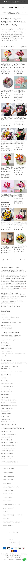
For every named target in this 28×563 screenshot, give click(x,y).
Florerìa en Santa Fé (6, 437)
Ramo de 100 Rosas (6, 389)
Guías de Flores (5, 342)
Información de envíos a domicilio (10, 317)
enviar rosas (6, 518)
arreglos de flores (8, 479)
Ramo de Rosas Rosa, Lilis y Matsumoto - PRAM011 (20, 168)
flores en (5, 511)
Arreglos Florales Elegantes (8, 424)
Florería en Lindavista (7, 456)
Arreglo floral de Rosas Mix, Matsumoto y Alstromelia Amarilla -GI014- (7, 168)
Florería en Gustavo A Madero (9, 448)
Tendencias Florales (6, 348)
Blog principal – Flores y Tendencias (10, 340)
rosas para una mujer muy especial (12, 522)
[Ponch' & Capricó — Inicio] (13, 7)
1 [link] (3, 259)
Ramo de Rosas (5, 394)
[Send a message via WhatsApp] (24, 559)
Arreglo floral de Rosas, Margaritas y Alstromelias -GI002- (19, 64)
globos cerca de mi (8, 508)
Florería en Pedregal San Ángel (9, 442)
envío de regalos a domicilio (11, 486)
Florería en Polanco (6, 431)
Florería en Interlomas (7, 453)
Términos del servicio (6, 325)
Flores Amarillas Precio (7, 383)
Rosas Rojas (4, 378)
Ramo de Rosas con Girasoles (9, 405)
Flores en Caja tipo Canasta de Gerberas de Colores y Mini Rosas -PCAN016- (7, 247)
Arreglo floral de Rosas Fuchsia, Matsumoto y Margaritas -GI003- (19, 195)
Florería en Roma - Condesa (8, 434)
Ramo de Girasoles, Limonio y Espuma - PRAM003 (20, 247)
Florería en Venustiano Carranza (9, 461)
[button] (3, 7)
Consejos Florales (6, 345)
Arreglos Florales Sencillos (8, 402)
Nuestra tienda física (6, 319)
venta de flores (7, 483)
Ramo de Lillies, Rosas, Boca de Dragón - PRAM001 (7, 91)
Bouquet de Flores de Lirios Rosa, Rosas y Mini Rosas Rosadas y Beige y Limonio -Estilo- (7, 119)
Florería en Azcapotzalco (7, 450)
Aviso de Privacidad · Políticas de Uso (11, 322)
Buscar (3, 314)
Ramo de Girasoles (6, 413)
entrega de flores (8, 490)
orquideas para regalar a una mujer (12, 515)
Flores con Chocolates (7, 408)
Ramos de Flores (5, 419)
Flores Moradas (5, 416)
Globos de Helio (5, 411)
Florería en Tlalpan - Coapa (8, 445)
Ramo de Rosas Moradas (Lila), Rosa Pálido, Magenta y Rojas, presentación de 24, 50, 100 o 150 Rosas (7, 196)
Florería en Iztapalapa (7, 459)
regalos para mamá (8, 476)
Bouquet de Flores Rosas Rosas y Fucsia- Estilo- (19, 142)
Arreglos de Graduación (7, 421)
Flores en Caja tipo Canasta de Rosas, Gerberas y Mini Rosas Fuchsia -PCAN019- (20, 224)
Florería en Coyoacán (6, 439)
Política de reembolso (7, 328)
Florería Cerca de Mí (6, 391)
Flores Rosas (4, 397)
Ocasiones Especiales (7, 351)
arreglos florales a (8, 525)
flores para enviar (8, 493)
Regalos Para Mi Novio (7, 386)
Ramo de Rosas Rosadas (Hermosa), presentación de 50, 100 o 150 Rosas (20, 91)
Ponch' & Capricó (10, 553)
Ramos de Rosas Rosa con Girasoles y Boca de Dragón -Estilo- (7, 143)
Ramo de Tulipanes (6, 380)
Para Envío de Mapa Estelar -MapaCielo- (11, 371)
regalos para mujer (8, 472)
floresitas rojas (7, 501)
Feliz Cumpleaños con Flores (8, 400)
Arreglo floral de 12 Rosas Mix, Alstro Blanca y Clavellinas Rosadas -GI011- (7, 64)
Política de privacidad (9, 559)
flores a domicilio (7, 497)
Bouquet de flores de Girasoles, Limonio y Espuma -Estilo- (7, 224)
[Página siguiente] (24, 259)
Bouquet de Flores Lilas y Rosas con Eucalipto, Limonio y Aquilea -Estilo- (20, 118)
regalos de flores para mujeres (11, 504)
